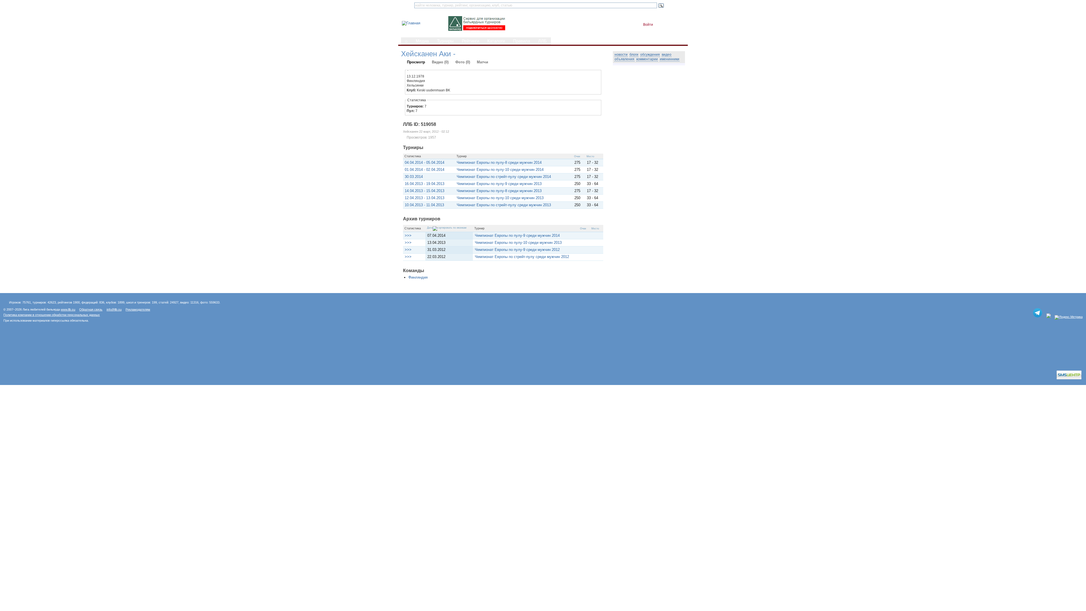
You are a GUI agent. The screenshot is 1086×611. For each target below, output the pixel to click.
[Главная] (411, 23)
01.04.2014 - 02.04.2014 (424, 169)
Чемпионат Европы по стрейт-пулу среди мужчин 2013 (504, 205)
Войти (648, 25)
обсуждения (650, 55)
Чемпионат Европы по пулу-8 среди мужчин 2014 (499, 162)
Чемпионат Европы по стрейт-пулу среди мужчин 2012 (522, 257)
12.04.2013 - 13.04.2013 (424, 198)
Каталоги (496, 41)
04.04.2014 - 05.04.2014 (424, 162)
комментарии (647, 59)
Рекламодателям (138, 309)
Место (590, 156)
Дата (430, 227)
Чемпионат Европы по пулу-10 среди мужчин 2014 (500, 169)
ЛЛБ (542, 41)
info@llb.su (114, 309)
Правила (521, 41)
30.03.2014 (414, 177)
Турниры (445, 41)
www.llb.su (68, 309)
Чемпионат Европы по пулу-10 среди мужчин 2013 (500, 198)
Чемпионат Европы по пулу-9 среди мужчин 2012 (517, 250)
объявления (624, 59)
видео (666, 55)
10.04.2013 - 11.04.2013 (424, 205)
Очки (577, 156)
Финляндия (418, 277)
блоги (634, 55)
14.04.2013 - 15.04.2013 (424, 191)
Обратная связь (90, 309)
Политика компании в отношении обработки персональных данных (51, 315)
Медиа (422, 41)
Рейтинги (470, 41)
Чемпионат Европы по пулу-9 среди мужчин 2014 (517, 235)
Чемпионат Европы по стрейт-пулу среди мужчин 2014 (504, 177)
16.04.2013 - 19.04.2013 (424, 184)
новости (621, 55)
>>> (408, 235)
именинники (669, 59)
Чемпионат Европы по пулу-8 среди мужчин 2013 (499, 191)
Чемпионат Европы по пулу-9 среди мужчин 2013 (499, 184)
